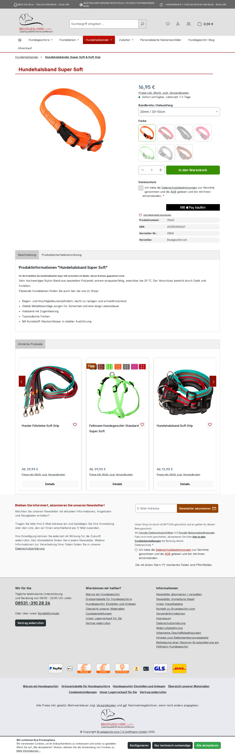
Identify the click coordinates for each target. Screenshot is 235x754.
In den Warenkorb (193, 170)
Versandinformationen (170, 613)
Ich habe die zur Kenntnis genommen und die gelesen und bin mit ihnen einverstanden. (178, 192)
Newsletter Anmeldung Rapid (175, 599)
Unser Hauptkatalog (169, 604)
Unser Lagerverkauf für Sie (104, 618)
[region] (73, 121)
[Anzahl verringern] (142, 170)
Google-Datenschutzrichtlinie (156, 532)
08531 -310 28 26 (32, 602)
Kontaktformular (48, 613)
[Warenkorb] (189, 24)
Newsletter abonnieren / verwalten (179, 594)
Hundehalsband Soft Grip (175, 425)
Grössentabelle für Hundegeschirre (109, 599)
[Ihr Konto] (178, 24)
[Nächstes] (213, 381)
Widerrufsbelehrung (169, 628)
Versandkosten (106, 705)
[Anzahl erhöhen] (161, 170)
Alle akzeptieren (207, 745)
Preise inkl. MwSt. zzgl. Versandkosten (163, 93)
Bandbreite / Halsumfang (155, 105)
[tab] (27, 254)
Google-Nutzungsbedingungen (197, 532)
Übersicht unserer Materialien (105, 608)
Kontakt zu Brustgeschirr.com (175, 608)
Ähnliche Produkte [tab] (30, 344)
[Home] (19, 40)
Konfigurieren (139, 745)
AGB (173, 191)
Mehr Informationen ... (29, 750)
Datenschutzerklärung (29, 548)
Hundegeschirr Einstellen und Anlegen (111, 604)
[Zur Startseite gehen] (36, 23)
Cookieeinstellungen (99, 613)
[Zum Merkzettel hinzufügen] (74, 425)
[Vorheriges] (21, 381)
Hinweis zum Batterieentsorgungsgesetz (182, 637)
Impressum (163, 618)
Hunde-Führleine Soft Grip (40, 425)
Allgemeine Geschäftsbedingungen (178, 632)
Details (50, 484)
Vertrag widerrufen (30, 623)
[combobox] (104, 23)
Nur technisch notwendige (172, 745)
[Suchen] (142, 23)
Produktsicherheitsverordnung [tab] (62, 255)
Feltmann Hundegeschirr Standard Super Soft (114, 428)
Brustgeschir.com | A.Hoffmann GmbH (122, 732)
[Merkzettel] (168, 24)
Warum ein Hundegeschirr (103, 594)
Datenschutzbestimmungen (179, 187)
